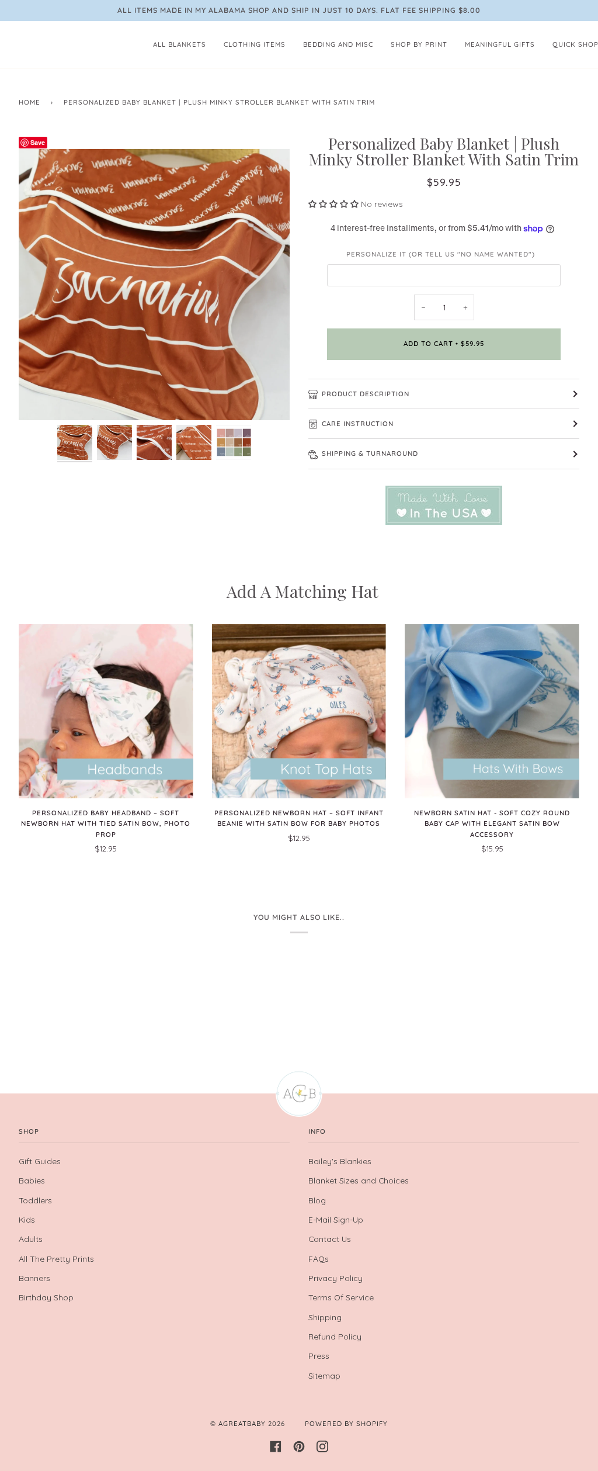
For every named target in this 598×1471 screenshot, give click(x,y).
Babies (32, 1180)
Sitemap (324, 1375)
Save (37, 142)
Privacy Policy (335, 1278)
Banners (34, 1278)
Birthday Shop (46, 1297)
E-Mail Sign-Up (335, 1219)
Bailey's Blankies (339, 1161)
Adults (31, 1239)
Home (29, 102)
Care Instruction (358, 424)
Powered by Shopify (346, 1424)
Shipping (325, 1317)
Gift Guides (40, 1161)
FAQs (318, 1259)
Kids (27, 1219)
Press (318, 1356)
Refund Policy (334, 1336)
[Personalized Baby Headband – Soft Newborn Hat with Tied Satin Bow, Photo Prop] (106, 711)
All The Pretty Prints (56, 1259)
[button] (334, 204)
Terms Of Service (341, 1297)
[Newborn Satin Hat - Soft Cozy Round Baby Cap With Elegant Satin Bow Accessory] (492, 711)
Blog (317, 1200)
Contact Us (329, 1239)
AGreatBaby (242, 1424)
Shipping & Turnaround (370, 453)
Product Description (365, 394)
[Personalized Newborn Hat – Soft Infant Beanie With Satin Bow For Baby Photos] (299, 711)
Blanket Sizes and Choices (358, 1180)
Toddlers (35, 1200)
